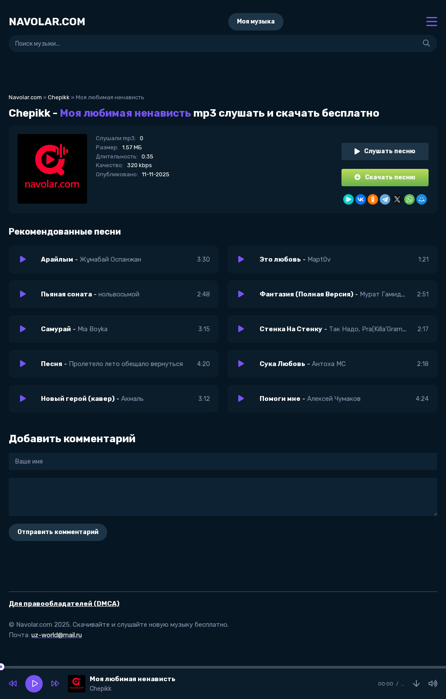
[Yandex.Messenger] (348, 199)
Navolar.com (25, 97)
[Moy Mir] (421, 199)
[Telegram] (385, 199)
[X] (397, 199)
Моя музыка (256, 21)
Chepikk (59, 97)
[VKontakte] (360, 199)
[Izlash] (426, 43)
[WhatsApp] (409, 199)
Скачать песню (390, 177)
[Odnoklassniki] (373, 199)
